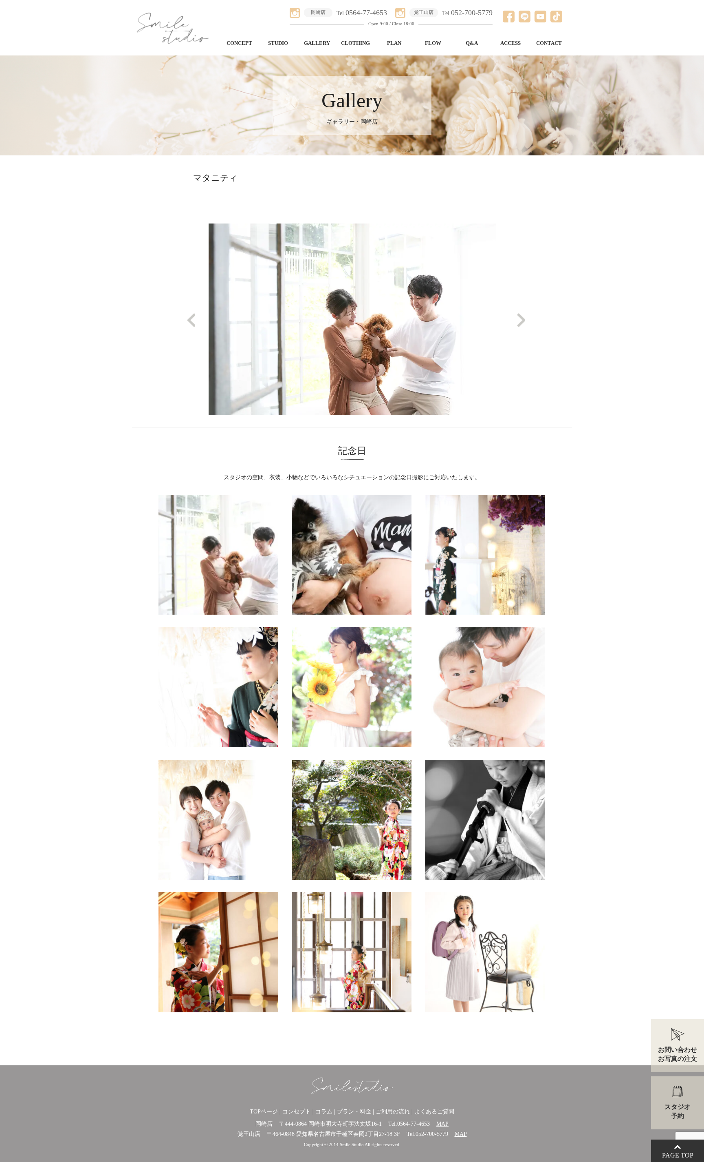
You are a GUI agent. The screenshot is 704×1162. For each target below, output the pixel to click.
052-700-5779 (432, 1134)
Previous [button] (187, 317)
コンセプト (296, 1112)
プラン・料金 (354, 1112)
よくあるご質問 (434, 1112)
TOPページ (264, 1112)
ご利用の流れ (393, 1112)
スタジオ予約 (677, 1111)
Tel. (362, 13)
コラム (323, 1112)
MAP (442, 1124)
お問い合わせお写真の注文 (677, 1054)
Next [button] (517, 317)
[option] (352, 182)
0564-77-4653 (413, 1124)
